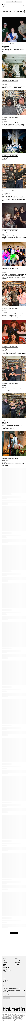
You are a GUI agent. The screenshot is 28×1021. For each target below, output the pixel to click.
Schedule (5, 961)
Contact (17, 964)
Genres (5, 969)
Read (4, 964)
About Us (17, 962)
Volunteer (5, 966)
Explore (5, 962)
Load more (14, 933)
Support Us (18, 961)
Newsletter (6, 967)
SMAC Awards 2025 (7, 971)
